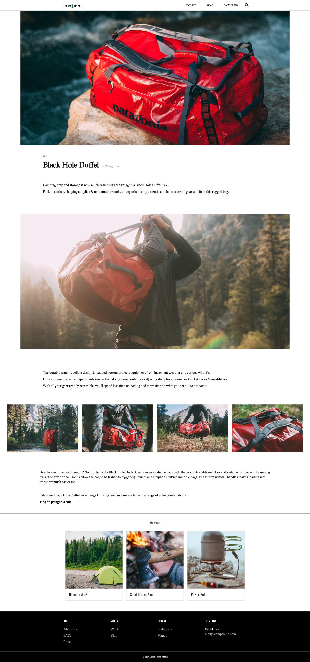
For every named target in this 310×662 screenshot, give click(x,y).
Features (190, 5)
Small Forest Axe (141, 594)
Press (67, 642)
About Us (70, 629)
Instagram (165, 629)
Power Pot (198, 594)
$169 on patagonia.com (55, 502)
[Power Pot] (216, 559)
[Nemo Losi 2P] (94, 559)
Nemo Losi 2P (78, 594)
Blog (114, 635)
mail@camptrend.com (220, 634)
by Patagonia (110, 166)
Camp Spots (231, 5)
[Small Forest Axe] (155, 559)
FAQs (67, 635)
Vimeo (162, 635)
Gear (210, 5)
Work (115, 629)
